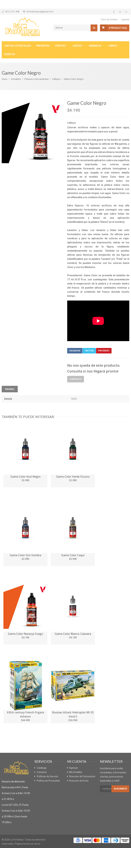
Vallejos (56, 79)
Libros (112, 45)
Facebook (74, 351)
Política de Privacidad (48, 780)
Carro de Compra (109, 19)
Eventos (9, 54)
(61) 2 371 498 (12, 11)
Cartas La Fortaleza (17, 45)
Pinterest (104, 351)
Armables (95, 45)
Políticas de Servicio (47, 776)
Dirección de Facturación (82, 776)
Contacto (76, 379)
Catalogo (42, 767)
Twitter (89, 351)
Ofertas (60, 45)
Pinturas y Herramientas (36, 79)
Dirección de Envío (79, 780)
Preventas (43, 45)
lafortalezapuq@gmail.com (40, 11)
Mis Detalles (75, 772)
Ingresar (125, 19)
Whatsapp (120, 351)
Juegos (77, 45)
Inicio (4, 79)
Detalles (9, 389)
